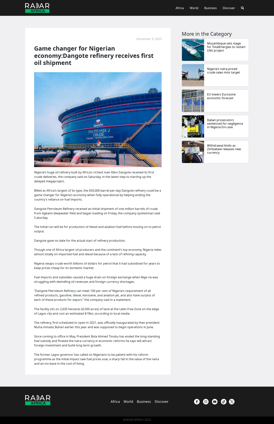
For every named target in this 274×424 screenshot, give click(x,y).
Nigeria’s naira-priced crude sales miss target (223, 70)
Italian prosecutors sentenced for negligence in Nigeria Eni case (225, 123)
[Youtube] (215, 401)
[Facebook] (197, 401)
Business (210, 8)
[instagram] (206, 401)
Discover (229, 8)
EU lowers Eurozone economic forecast (221, 96)
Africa (180, 8)
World (194, 8)
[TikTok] (223, 401)
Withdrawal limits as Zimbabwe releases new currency (224, 149)
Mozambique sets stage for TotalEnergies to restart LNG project (226, 46)
